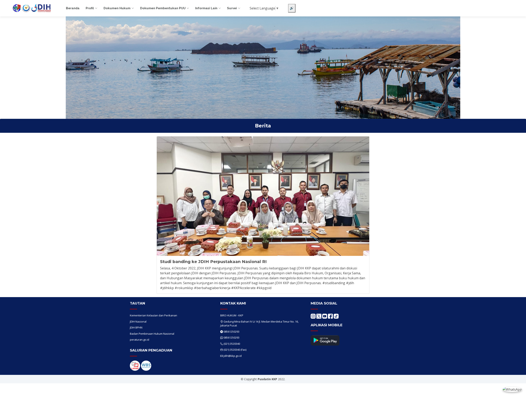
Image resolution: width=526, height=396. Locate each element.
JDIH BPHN (136, 327)
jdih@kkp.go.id (233, 356)
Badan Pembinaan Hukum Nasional (152, 333)
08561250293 (231, 331)
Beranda (73, 8)
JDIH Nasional (138, 321)
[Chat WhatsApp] (512, 389)
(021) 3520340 (232, 344)
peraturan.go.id (139, 339)
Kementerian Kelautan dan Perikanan (153, 315)
